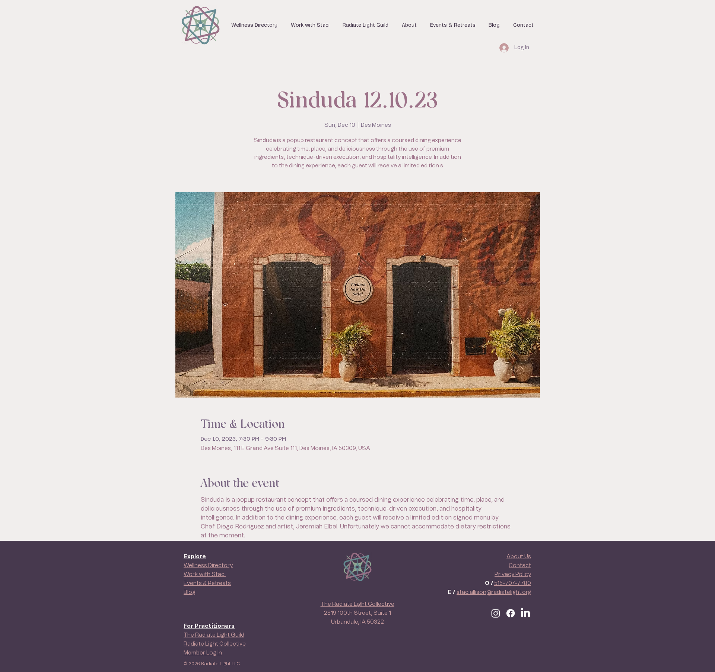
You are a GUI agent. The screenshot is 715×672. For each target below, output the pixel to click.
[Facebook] (510, 613)
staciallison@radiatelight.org (494, 592)
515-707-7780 (512, 583)
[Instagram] (495, 613)
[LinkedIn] (525, 613)
